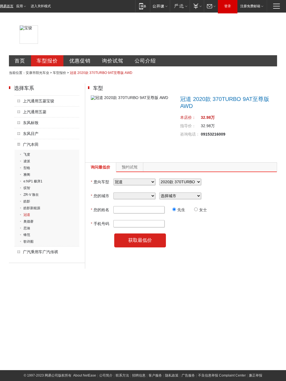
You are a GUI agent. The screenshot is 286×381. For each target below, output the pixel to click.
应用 (19, 6)
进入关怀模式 (41, 6)
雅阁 (26, 175)
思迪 (26, 228)
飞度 (26, 154)
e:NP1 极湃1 (32, 181)
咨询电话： (190, 134)
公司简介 (106, 375)
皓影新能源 (31, 208)
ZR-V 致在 (31, 195)
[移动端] (142, 6)
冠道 (26, 215)
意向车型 (100, 182)
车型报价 (47, 61)
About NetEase (84, 375)
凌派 (26, 161)
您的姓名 (100, 210)
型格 (26, 168)
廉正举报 (255, 375)
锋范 (26, 235)
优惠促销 (79, 61)
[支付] (197, 6)
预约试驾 (129, 167)
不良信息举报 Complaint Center (222, 375)
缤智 (26, 188)
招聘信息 (139, 375)
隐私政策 (171, 375)
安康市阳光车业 (37, 73)
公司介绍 (145, 61)
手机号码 (100, 223)
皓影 (26, 201)
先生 (181, 210)
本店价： (188, 117)
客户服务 (155, 375)
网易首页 (6, 6)
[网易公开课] (160, 6)
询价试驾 (112, 61)
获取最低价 (140, 240)
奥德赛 (28, 221)
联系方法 (122, 375)
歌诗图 (28, 241)
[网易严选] (180, 6)
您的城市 (100, 196)
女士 (203, 210)
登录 (227, 6)
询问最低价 (100, 167)
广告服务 (188, 375)
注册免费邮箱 (250, 6)
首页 (20, 61)
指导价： (188, 126)
